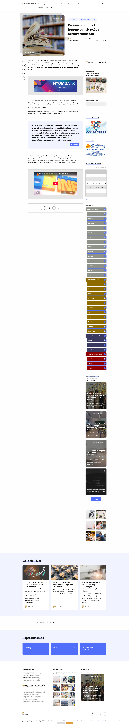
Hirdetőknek (71, 4)
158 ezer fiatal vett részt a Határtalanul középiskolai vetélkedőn (63, 584)
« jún (87, 199)
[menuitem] (39, 4)
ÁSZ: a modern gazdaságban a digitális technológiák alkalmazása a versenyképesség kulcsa (36, 585)
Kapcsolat (40, 7)
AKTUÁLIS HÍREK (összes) (88, 20)
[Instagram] (100, 714)
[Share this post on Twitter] (24, 65)
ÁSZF (125, 721)
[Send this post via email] (24, 78)
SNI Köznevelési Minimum (88, 649)
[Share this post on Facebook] (24, 61)
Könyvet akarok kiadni (83, 4)
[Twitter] (96, 714)
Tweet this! (75, 144)
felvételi (56, 648)
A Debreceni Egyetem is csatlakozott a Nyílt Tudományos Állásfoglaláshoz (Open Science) (91, 586)
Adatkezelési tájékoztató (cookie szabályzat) (94, 721)
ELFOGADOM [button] (69, 722)
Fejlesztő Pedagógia (74, 40)
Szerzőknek (61, 4)
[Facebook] (92, 714)
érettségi (28, 648)
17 (87, 187)
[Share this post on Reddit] (24, 73)
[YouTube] (104, 714)
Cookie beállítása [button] (60, 722)
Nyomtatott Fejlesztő (49, 4)
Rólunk (39, 4)
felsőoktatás (58, 18)
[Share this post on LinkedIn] (24, 69)
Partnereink (49, 7)
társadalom (73, 20)
